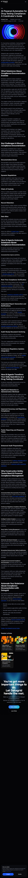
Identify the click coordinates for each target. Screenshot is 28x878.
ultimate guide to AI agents (7, 62)
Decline (19, 874)
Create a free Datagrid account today (10, 628)
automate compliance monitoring (9, 326)
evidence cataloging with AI (20, 460)
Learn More (14, 711)
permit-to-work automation (12, 367)
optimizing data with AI (8, 274)
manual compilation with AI (18, 619)
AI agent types (15, 231)
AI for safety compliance (18, 496)
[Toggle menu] (25, 1)
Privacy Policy (8, 871)
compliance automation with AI (15, 294)
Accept (8, 874)
